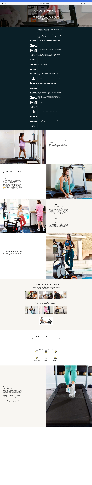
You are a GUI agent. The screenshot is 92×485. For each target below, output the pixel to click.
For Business (47, 3)
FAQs (4, 187)
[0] (84, 3)
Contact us (4, 400)
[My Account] (82, 3)
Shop (38, 3)
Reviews (44, 3)
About (41, 3)
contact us (9, 189)
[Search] (81, 3)
